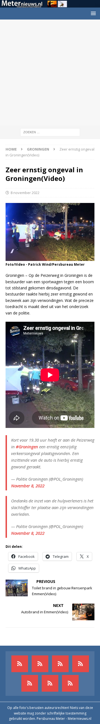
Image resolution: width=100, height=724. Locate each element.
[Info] (29, 683)
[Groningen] (60, 663)
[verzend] (70, 683)
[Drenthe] (40, 663)
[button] (92, 13)
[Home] (80, 663)
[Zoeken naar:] (50, 132)
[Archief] (19, 663)
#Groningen (27, 446)
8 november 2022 (25, 192)
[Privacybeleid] (50, 683)
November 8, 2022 (27, 485)
